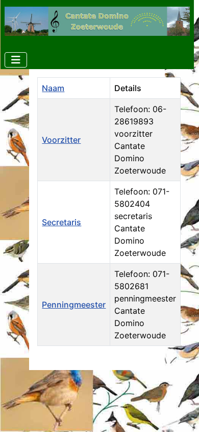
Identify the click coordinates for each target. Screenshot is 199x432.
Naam (53, 88)
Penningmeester (74, 304)
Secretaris (61, 222)
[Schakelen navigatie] (16, 60)
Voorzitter (61, 140)
